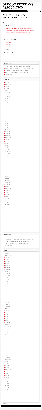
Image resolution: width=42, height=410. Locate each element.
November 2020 (7, 117)
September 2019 (8, 137)
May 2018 (6, 163)
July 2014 (6, 208)
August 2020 (7, 121)
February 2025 (7, 92)
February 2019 (7, 149)
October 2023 (7, 104)
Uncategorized (8, 42)
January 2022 (7, 108)
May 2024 (6, 100)
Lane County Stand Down (10, 36)
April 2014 (7, 212)
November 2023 (7, 102)
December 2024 (7, 96)
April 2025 (7, 88)
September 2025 (8, 84)
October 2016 (7, 186)
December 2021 (7, 111)
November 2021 (7, 113)
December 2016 (7, 182)
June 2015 (6, 202)
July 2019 (6, 141)
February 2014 (7, 216)
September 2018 (8, 155)
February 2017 (7, 180)
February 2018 (7, 166)
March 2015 (7, 204)
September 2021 (8, 115)
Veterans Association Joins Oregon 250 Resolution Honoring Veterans (18, 32)
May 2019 (6, 145)
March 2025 (7, 90)
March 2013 (7, 227)
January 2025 (7, 94)
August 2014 (7, 206)
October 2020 (7, 119)
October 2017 (7, 172)
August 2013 (7, 223)
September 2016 (8, 188)
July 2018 (6, 159)
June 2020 (6, 125)
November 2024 (7, 98)
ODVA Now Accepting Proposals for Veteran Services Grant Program (18, 34)
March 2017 (7, 178)
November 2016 (7, 184)
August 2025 (7, 86)
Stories (7, 44)
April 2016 (7, 192)
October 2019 (7, 135)
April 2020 (7, 127)
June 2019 (6, 143)
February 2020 (7, 129)
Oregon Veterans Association (18, 6)
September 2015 (8, 198)
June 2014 (6, 210)
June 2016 (6, 190)
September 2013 (8, 221)
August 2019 (7, 139)
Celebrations (8, 46)
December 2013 (7, 219)
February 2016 (7, 196)
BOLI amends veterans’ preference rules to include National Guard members (19, 28)
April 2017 (7, 176)
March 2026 (7, 82)
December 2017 (7, 170)
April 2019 (7, 147)
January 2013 (7, 229)
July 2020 (6, 123)
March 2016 (7, 194)
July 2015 (6, 200)
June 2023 (6, 106)
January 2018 (7, 168)
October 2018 (7, 153)
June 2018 (6, 161)
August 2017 (7, 174)
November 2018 (7, 151)
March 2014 (7, 214)
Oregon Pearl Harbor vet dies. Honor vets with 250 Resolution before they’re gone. (20, 30)
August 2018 (7, 157)
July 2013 (6, 225)
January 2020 (7, 131)
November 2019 (7, 133)
